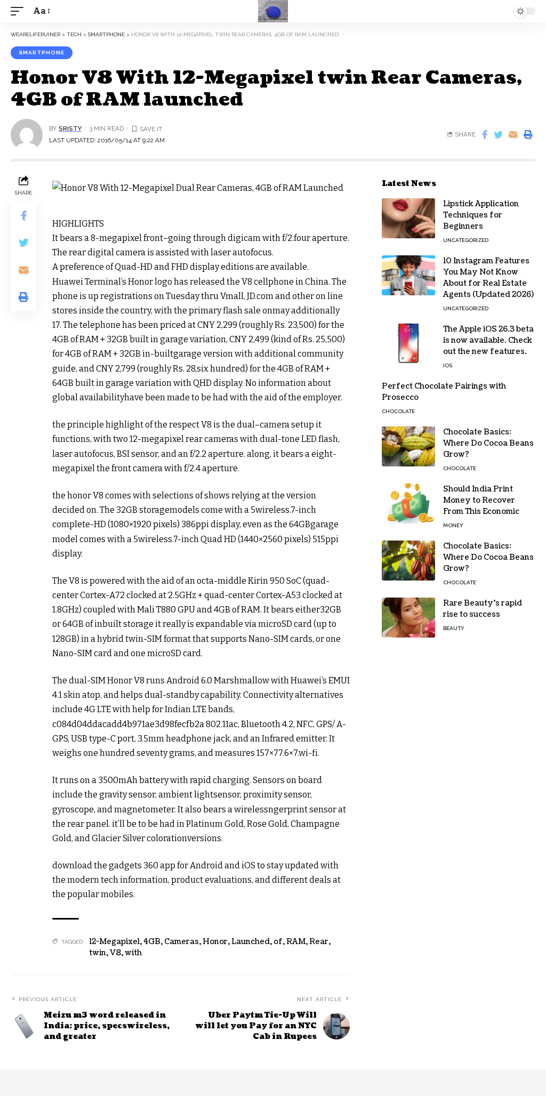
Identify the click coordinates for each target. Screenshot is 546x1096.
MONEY (453, 525)
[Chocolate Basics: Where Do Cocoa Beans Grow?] (408, 446)
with (133, 953)
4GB (151, 942)
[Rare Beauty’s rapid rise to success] (408, 618)
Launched (250, 942)
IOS (447, 365)
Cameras (181, 942)
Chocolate (398, 411)
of (278, 942)
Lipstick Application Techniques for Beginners (481, 215)
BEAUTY (453, 628)
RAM (296, 942)
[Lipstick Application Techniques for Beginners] (408, 218)
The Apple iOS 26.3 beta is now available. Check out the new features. (488, 340)
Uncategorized (465, 240)
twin (97, 953)
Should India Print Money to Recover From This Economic (481, 500)
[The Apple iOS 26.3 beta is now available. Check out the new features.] (408, 344)
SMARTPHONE (42, 52)
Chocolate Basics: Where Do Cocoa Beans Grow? (488, 443)
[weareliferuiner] (273, 11)
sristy (70, 128)
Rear (318, 942)
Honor (215, 942)
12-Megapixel (114, 942)
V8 (115, 953)
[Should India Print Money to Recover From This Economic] (408, 503)
